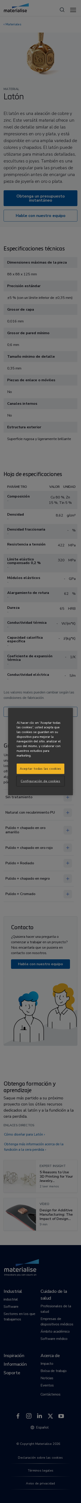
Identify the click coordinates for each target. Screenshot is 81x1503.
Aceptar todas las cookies (40, 769)
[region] (40, 751)
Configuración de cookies (40, 781)
